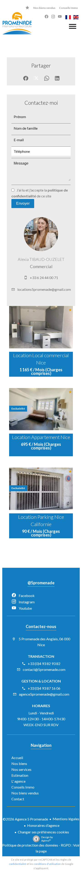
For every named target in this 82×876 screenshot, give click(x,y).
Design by (47, 838)
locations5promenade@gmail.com (44, 289)
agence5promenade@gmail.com (44, 694)
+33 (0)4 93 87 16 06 (44, 688)
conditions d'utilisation (47, 863)
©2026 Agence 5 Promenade (25, 819)
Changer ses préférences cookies (43, 832)
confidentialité (17, 863)
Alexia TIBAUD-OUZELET (41, 259)
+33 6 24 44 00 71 (44, 277)
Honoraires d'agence (43, 825)
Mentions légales (66, 819)
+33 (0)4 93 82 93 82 (44, 663)
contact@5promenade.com (44, 669)
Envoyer (23, 203)
